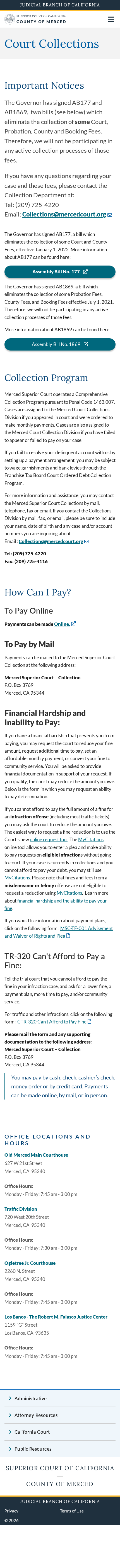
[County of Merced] (35, 22)
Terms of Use (72, 1510)
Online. (62, 624)
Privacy (11, 1510)
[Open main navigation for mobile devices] (111, 19)
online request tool (49, 839)
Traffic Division (20, 1209)
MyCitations (91, 839)
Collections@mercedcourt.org (64, 214)
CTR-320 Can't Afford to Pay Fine (54, 1022)
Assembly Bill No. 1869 (56, 344)
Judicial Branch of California (60, 5)
